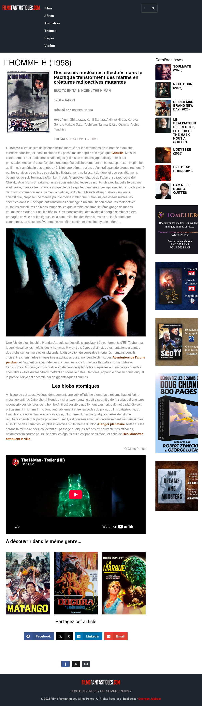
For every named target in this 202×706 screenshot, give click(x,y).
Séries (49, 16)
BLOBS (92, 139)
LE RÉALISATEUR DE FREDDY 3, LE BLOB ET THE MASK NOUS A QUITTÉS (184, 130)
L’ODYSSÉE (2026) (182, 151)
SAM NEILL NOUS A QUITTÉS (181, 189)
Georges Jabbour (149, 698)
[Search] (153, 8)
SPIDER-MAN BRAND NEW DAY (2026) (183, 105)
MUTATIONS (75, 139)
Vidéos (49, 45)
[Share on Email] (86, 664)
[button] (39, 636)
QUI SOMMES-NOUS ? (115, 691)
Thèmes (50, 30)
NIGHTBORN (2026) (183, 86)
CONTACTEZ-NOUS (84, 691)
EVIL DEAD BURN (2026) (183, 169)
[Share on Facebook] (65, 664)
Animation (52, 23)
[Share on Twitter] (76, 664)
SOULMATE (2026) (182, 68)
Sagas (49, 38)
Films (48, 8)
